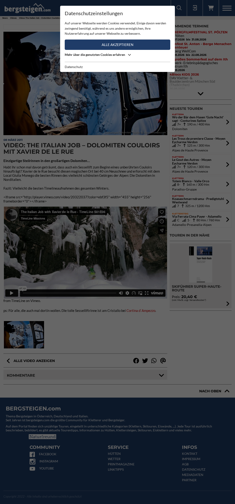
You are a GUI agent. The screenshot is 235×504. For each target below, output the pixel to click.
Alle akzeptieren (117, 45)
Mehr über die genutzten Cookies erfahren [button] (95, 55)
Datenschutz (74, 67)
